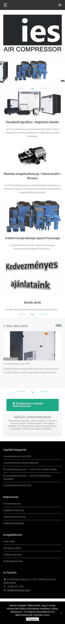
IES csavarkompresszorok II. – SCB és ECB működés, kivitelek (30, 469)
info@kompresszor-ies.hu (18, 590)
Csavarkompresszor (12, 503)
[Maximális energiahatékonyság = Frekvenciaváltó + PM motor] (32, 156)
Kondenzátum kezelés (13, 561)
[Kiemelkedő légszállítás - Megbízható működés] (32, 104)
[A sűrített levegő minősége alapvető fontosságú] (32, 216)
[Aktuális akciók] (32, 276)
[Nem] (61, 612)
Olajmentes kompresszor (14, 516)
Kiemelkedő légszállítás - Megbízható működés (32, 122)
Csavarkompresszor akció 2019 (17, 485)
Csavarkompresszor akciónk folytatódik (20, 462)
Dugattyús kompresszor (13, 510)
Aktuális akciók (32, 302)
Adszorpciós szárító (12, 548)
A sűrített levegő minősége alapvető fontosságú (32, 238)
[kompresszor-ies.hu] (32, 51)
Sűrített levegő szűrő (12, 554)
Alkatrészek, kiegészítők (13, 523)
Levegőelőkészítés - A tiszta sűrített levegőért (32, 62)
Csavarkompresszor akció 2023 (16, 363)
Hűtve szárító (9, 541)
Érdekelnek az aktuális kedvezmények (28, 404)
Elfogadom (32, 619)
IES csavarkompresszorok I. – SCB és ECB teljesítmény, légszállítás (27, 477)
